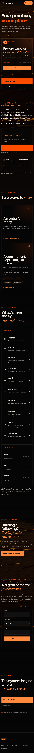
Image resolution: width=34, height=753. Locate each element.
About (2, 745)
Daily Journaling (7, 282)
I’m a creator (7, 87)
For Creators (25, 745)
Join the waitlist (10, 639)
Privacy (11, 745)
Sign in (27, 3)
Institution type (7, 619)
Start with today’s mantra (10, 238)
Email (5, 628)
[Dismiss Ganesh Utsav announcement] (30, 41)
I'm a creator (7, 705)
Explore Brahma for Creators (11, 553)
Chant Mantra (14, 152)
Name (5, 610)
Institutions (4, 748)
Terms (6, 745)
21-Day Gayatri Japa (8, 278)
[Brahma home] (7, 3)
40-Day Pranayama (18, 282)
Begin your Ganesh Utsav (11, 67)
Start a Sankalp (9, 147)
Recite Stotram (5, 152)
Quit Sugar (18, 278)
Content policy (18, 745)
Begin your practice (9, 81)
